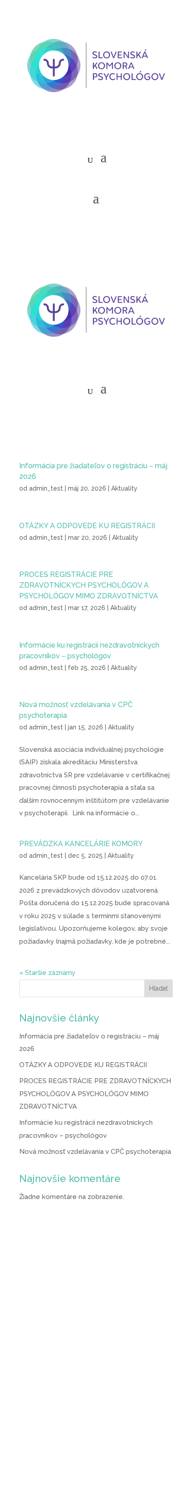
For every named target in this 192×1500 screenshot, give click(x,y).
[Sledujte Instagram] (96, 129)
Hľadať (158, 988)
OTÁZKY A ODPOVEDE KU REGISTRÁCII (87, 525)
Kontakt (31, 1435)
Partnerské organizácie (55, 1396)
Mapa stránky (40, 1416)
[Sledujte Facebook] (78, 129)
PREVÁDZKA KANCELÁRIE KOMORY (81, 843)
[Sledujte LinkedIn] (114, 129)
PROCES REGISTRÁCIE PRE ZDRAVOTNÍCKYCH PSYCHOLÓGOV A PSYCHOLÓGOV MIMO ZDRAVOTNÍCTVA (88, 585)
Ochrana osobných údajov (60, 1377)
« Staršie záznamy (47, 973)
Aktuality (124, 488)
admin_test (46, 488)
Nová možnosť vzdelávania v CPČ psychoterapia (95, 1152)
